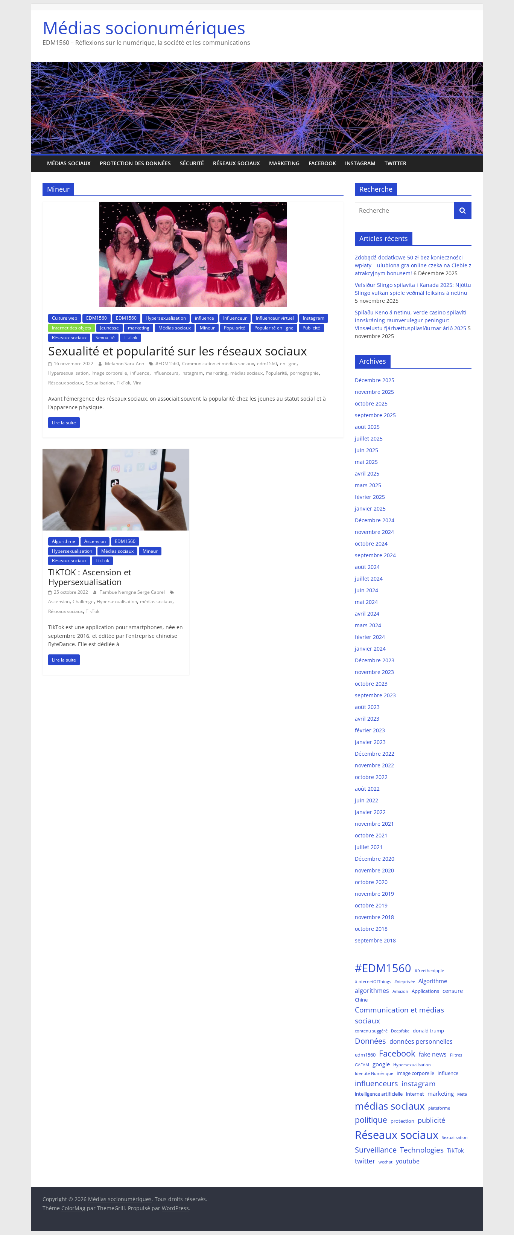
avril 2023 (367, 718)
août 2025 (367, 426)
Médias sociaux (69, 163)
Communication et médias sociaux (218, 363)
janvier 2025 (370, 508)
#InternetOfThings (373, 981)
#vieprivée (404, 981)
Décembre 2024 (374, 520)
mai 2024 (366, 601)
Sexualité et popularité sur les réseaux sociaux (177, 351)
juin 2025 (366, 450)
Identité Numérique (374, 1073)
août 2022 (367, 788)
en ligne (288, 363)
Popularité (234, 328)
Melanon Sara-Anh (125, 363)
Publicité (311, 328)
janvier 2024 (370, 648)
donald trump (428, 1030)
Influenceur (235, 318)
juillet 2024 (369, 578)
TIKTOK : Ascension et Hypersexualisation (89, 576)
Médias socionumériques (144, 27)
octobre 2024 (371, 543)
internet (415, 1093)
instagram (192, 373)
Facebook (322, 163)
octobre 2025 (371, 403)
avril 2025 (367, 473)
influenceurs (165, 373)
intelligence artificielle (379, 1093)
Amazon (400, 991)
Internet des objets (71, 328)
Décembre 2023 (374, 660)
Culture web (64, 318)
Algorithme (63, 541)
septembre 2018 (375, 940)
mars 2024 (368, 625)
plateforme (439, 1108)
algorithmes (372, 990)
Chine (361, 999)
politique (371, 1120)
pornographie (304, 373)
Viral (138, 383)
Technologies (422, 1149)
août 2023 (367, 707)
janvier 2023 (370, 742)
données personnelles (421, 1041)
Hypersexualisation (166, 318)
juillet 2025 (369, 438)
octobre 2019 (371, 905)
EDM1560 (96, 318)
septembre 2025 (375, 415)
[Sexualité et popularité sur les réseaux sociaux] (193, 206)
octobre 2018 (371, 928)
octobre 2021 (371, 835)
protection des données (135, 163)
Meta (462, 1094)
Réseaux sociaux (236, 163)
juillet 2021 (369, 847)
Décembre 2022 (374, 753)
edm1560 (267, 363)
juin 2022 (366, 800)
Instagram (360, 163)
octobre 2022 (371, 777)
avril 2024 (367, 613)
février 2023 (370, 730)
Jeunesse (109, 328)
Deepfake (400, 1031)
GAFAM (362, 1064)
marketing (284, 163)
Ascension (95, 541)
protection (402, 1121)
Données (370, 1041)
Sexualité (105, 337)
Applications (425, 991)
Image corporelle (109, 373)
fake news (433, 1054)
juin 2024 (366, 590)
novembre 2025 (374, 391)
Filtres (456, 1055)
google (381, 1064)
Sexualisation (100, 383)
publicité (431, 1120)
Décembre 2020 (374, 858)
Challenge (83, 601)
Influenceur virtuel (275, 318)
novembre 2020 (374, 870)
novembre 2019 (374, 893)
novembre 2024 (374, 531)
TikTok (130, 337)
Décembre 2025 (374, 380)
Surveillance (376, 1150)
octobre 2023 (371, 683)
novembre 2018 (374, 917)
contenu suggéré (371, 1031)
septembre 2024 (375, 555)
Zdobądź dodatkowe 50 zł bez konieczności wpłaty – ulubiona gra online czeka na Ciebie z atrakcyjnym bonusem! (413, 265)
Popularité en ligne (273, 328)
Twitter (395, 163)
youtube (408, 1161)
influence (204, 318)
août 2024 (367, 566)
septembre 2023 (375, 695)
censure (453, 990)
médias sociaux (246, 373)
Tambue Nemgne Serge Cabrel (133, 592)
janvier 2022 (370, 812)
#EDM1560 (167, 363)
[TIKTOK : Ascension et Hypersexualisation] (116, 453)
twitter (365, 1160)
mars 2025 (368, 485)
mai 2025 (366, 461)
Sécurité (192, 163)
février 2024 (370, 636)
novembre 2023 (374, 671)
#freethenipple (429, 970)
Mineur (207, 328)
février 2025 (370, 496)
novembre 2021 (374, 823)
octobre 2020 (371, 882)
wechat (385, 1162)
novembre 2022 (374, 765)
